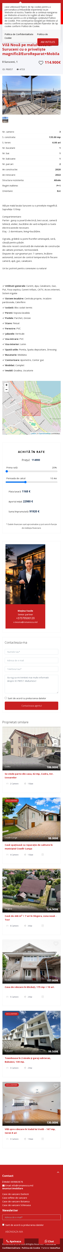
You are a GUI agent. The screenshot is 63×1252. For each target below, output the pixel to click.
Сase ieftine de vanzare (14, 1197)
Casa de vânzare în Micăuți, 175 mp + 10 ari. (29, 986)
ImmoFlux (55, 1247)
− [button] (6, 389)
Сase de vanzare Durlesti (15, 1194)
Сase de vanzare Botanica (16, 1201)
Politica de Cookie (31, 1247)
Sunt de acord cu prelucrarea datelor (27, 698)
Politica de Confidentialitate (19, 34)
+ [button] (6, 385)
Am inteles (48, 42)
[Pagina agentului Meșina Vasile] (25, 573)
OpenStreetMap (45, 433)
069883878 (17, 1181)
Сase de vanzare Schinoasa (16, 1205)
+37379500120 (25, 618)
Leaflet (33, 433)
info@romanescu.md (22, 1185)
